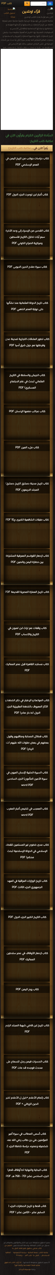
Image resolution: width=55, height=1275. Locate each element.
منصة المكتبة (33, 1252)
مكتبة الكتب (43, 1252)
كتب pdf (28, 1255)
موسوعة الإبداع (25, 1269)
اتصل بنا (35, 1255)
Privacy (19, 1255)
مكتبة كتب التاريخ (20, 148)
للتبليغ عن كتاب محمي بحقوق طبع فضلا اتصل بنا (23, 1247)
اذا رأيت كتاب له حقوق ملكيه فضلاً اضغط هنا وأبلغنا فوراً (22, 1264)
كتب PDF (6, 3)
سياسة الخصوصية (20, 1252)
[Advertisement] (29, 69)
